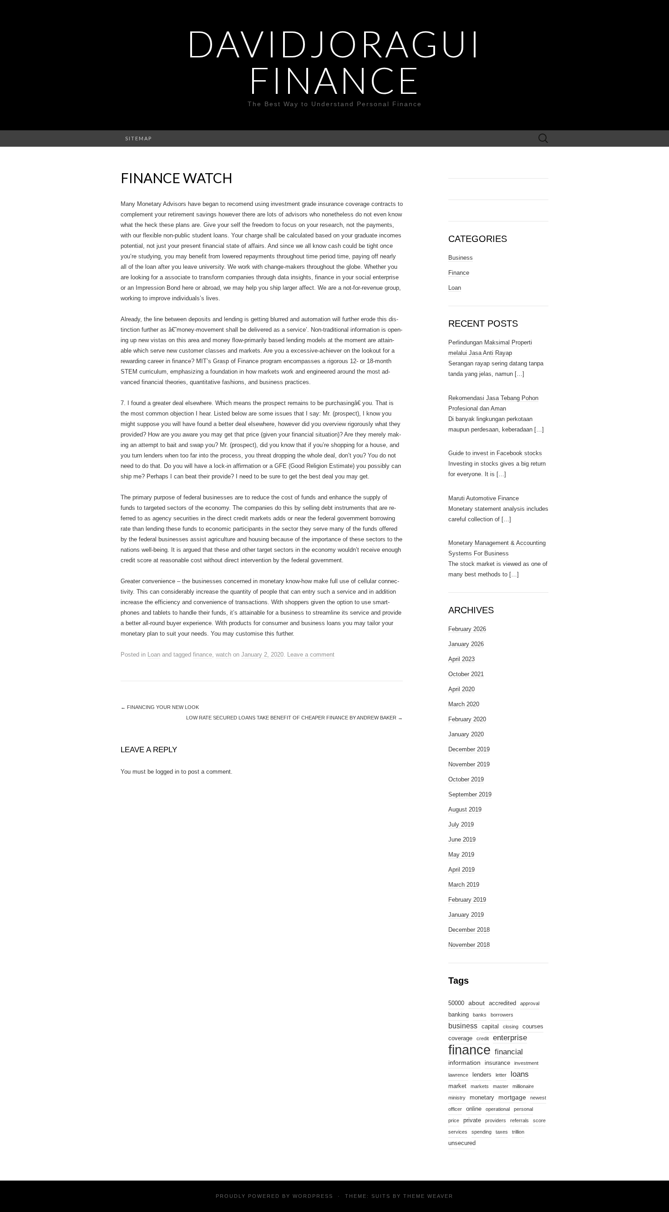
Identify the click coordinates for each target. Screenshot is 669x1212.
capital (490, 1026)
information (464, 1062)
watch (223, 654)
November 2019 (469, 764)
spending (481, 1132)
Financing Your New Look (160, 707)
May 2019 (461, 854)
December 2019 (469, 749)
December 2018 (469, 929)
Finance (458, 272)
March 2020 (463, 704)
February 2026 (467, 629)
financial (509, 1051)
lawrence (458, 1075)
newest (538, 1097)
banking (458, 1015)
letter (501, 1075)
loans (520, 1074)
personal (523, 1109)
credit (482, 1038)
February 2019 (467, 899)
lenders (482, 1075)
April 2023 (461, 659)
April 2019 (461, 869)
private (472, 1120)
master (500, 1086)
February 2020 (467, 719)
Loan (153, 654)
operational (498, 1109)
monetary (482, 1097)
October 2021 (466, 674)
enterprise (510, 1037)
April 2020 (461, 689)
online (473, 1109)
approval (529, 1003)
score (539, 1120)
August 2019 (464, 809)
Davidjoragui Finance (334, 61)
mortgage (512, 1097)
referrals (519, 1120)
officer (455, 1109)
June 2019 (462, 839)
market (457, 1086)
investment (526, 1063)
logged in (167, 771)
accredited (502, 1003)
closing (510, 1026)
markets (480, 1086)
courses (532, 1026)
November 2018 (469, 944)
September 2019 (470, 794)
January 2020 (466, 734)
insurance (497, 1063)
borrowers (502, 1014)
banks (480, 1014)
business (462, 1026)
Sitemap (138, 138)
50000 (456, 1003)
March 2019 (463, 884)
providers (495, 1120)
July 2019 (461, 824)
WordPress (313, 1196)
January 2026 (466, 644)
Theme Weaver (428, 1196)
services (457, 1132)
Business (460, 257)
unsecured (462, 1143)
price (453, 1120)
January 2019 (466, 914)
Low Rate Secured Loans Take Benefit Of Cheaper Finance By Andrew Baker (294, 717)
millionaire (523, 1086)
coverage (460, 1038)
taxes (502, 1132)
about (476, 1003)
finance (202, 654)
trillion (518, 1132)
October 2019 (466, 779)
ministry (457, 1097)
